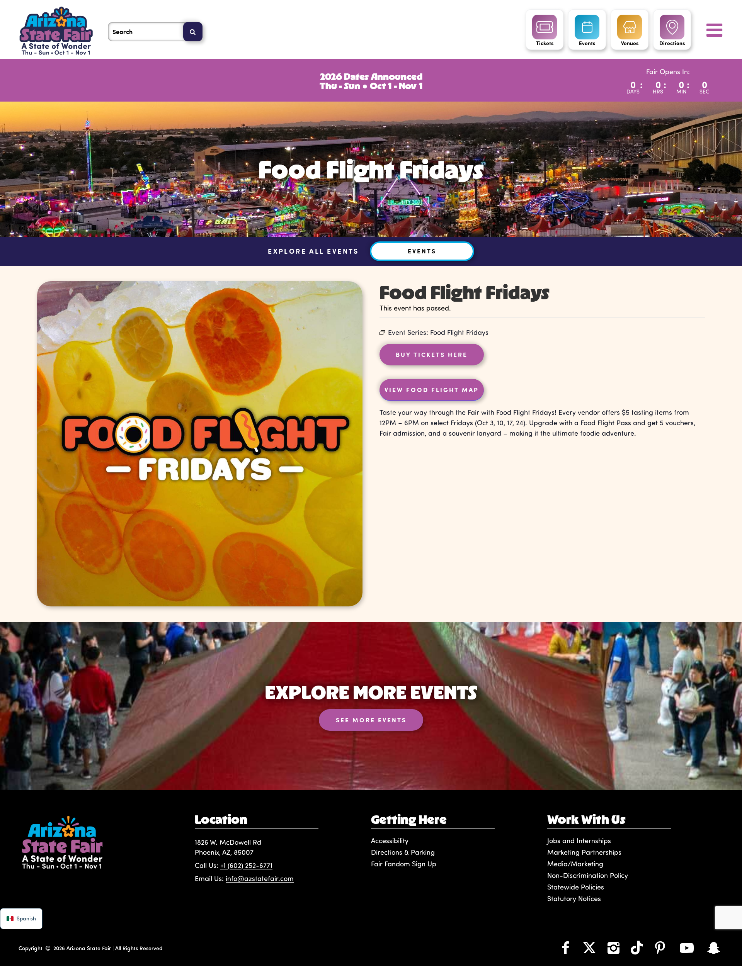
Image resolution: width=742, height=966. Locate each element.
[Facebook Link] (565, 947)
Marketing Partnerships (584, 852)
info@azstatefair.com (260, 878)
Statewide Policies (575, 887)
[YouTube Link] (686, 947)
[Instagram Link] (613, 947)
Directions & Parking (403, 852)
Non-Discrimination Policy (587, 875)
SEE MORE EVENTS (371, 720)
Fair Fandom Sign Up (403, 863)
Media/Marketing (575, 863)
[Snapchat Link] (713, 947)
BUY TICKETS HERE (432, 354)
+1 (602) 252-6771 (246, 865)
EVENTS (422, 251)
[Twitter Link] (589, 947)
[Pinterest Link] (660, 947)
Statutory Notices (574, 898)
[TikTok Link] (637, 947)
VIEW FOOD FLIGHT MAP (432, 389)
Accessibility (389, 840)
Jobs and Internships (579, 840)
